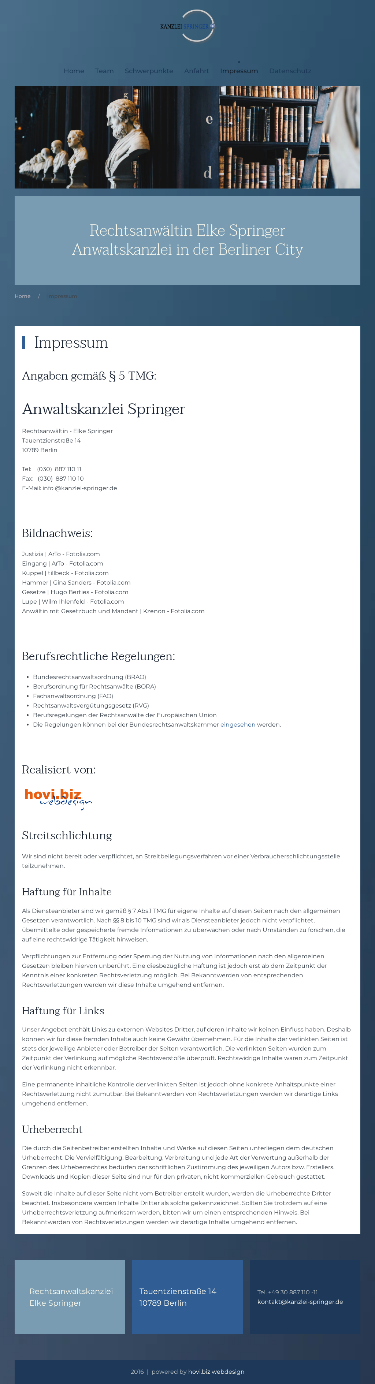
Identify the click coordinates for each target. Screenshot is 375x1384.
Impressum (239, 71)
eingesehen (238, 724)
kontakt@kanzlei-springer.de (300, 1301)
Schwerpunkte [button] (149, 71)
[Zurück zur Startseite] (187, 25)
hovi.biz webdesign (216, 1371)
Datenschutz (290, 71)
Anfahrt (196, 71)
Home (74, 71)
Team (104, 71)
